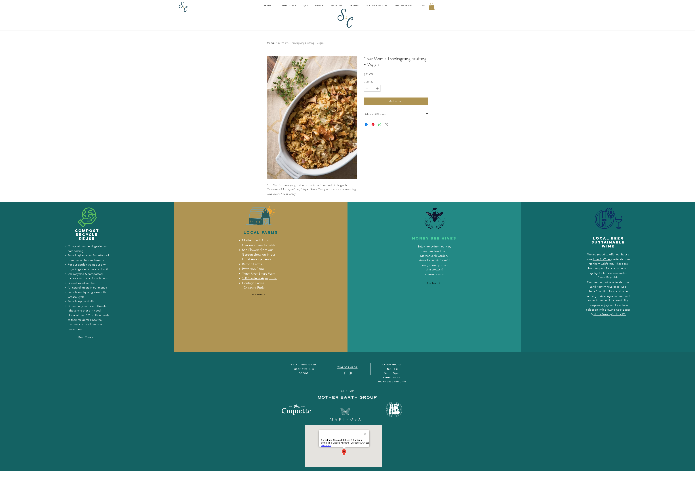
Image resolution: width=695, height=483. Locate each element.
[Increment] (377, 88)
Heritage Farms (253, 283)
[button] (432, 6)
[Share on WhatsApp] (380, 124)
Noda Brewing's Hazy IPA (609, 314)
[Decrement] (366, 88)
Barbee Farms (252, 264)
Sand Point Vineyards (602, 286)
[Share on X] (387, 124)
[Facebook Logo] (345, 373)
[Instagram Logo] (350, 373)
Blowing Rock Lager (617, 309)
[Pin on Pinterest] (373, 124)
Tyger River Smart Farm (258, 274)
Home (270, 43)
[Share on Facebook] (366, 124)
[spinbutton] (372, 88)
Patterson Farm (253, 269)
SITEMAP (347, 391)
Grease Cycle (76, 296)
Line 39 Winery (602, 259)
